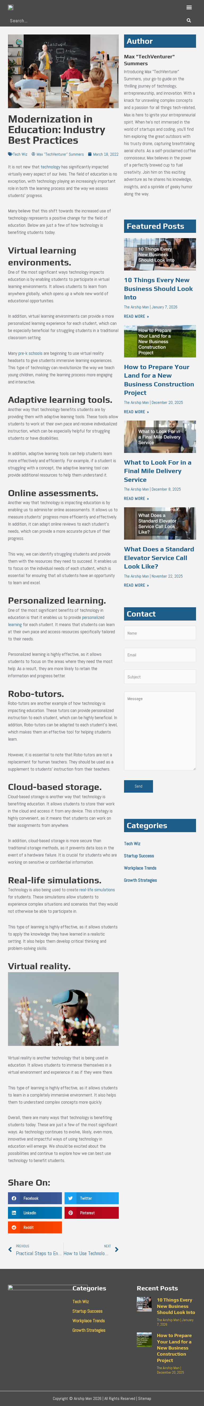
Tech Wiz (20, 154)
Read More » (136, 316)
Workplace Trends (140, 868)
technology (50, 167)
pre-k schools (30, 353)
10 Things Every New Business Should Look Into (158, 288)
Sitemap (144, 1398)
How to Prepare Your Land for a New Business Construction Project (174, 1348)
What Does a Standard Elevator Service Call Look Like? (159, 557)
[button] (189, 7)
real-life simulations (97, 890)
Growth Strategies (140, 880)
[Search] (188, 20)
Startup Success (139, 856)
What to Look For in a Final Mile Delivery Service (158, 471)
